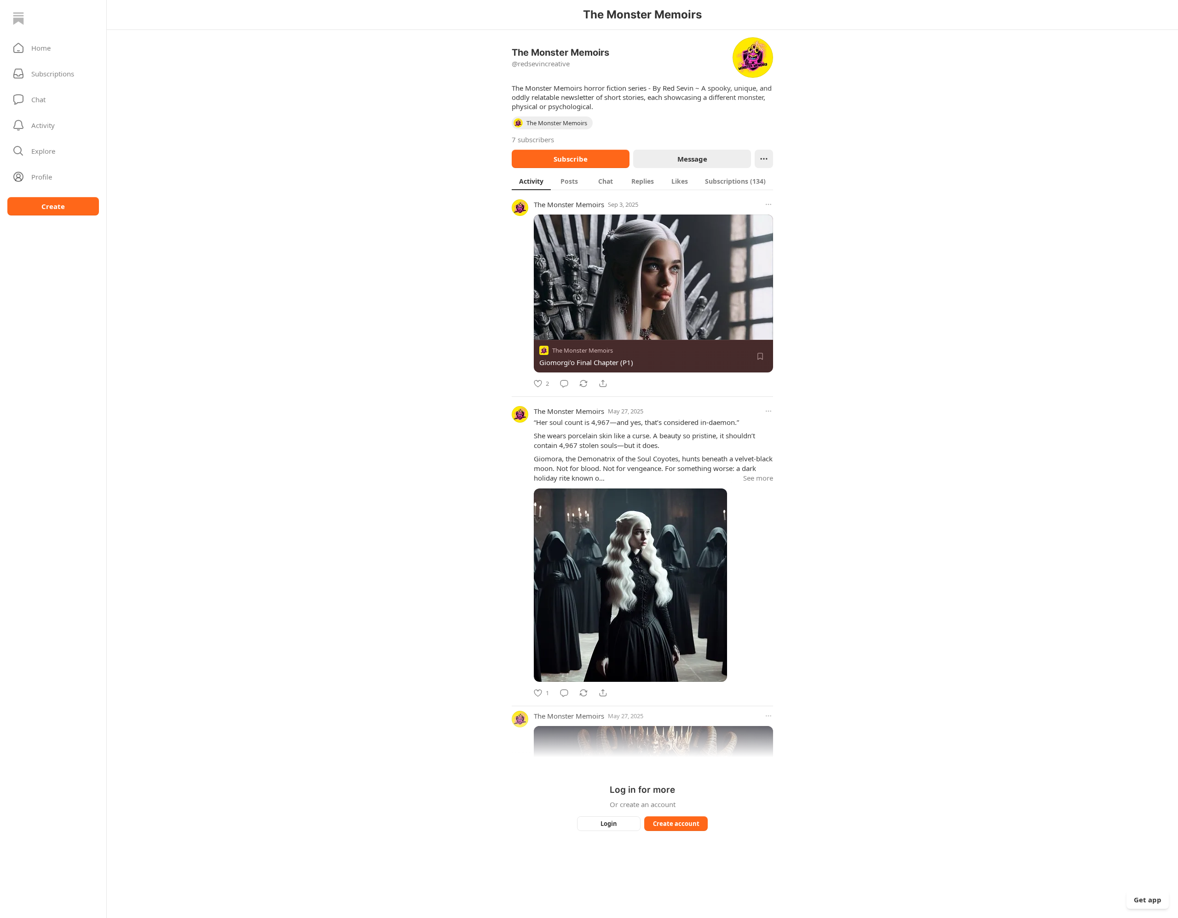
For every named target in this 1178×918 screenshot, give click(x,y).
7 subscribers (533, 139)
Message (692, 158)
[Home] (18, 18)
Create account (676, 823)
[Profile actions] (764, 159)
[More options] (768, 204)
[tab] (531, 181)
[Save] (760, 356)
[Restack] (583, 383)
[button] (53, 48)
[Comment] (564, 383)
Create (53, 206)
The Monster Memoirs (569, 204)
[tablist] (642, 181)
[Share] (603, 383)
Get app (1147, 899)
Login (609, 823)
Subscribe (571, 158)
